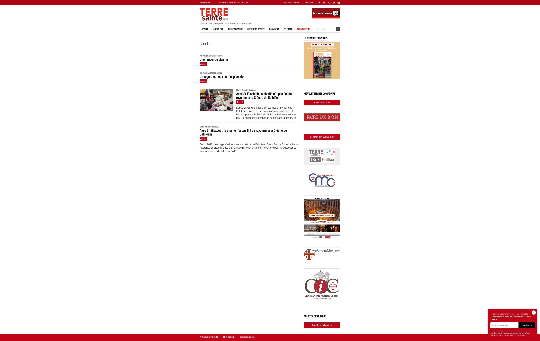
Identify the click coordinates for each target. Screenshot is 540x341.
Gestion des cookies (247, 337)
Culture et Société (256, 29)
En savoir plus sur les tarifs (322, 136)
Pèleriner (288, 29)
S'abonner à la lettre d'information (233, 3)
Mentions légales (229, 337)
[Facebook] (319, 3)
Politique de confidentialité (209, 337)
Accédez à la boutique (322, 325)
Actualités (218, 29)
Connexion (309, 3)
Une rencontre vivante (214, 59)
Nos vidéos (274, 29)
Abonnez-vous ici (322, 102)
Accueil (205, 29)
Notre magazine (235, 29)
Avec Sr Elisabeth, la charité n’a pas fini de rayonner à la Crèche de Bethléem (264, 96)
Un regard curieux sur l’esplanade (222, 77)
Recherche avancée (291, 3)
